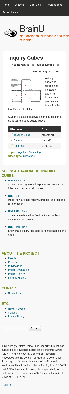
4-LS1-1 (16, 180)
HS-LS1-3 (17, 211)
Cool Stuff (35, 4)
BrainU (32, 28)
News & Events (17, 308)
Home (6, 4)
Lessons (19, 4)
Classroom (29, 156)
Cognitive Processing (28, 152)
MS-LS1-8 (18, 227)
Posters (12, 262)
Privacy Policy (16, 316)
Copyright (13, 312)
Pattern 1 (19, 140)
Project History (16, 273)
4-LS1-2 (16, 196)
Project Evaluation (18, 270)
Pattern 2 (19, 146)
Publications (15, 266)
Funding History (17, 277)
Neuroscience (54, 4)
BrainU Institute (11, 12)
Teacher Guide (22, 135)
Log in (7, 385)
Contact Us (14, 293)
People (12, 258)
